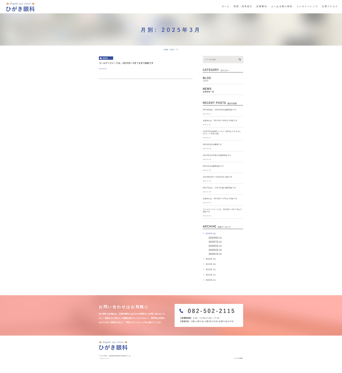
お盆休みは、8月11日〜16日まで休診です (220, 120)
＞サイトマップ (104, 358)
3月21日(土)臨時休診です (213, 166)
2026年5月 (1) (215, 245)
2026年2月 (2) (215, 249)
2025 (172, 49)
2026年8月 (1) (215, 237)
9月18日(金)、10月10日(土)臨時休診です (220, 110)
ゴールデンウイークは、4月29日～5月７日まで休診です (126, 63)
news (105, 58)
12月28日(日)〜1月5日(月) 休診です (218, 177)
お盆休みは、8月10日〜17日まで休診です (220, 199)
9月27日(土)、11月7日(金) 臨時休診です (219, 188)
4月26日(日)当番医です (212, 144)
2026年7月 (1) (215, 241)
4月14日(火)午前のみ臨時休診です (217, 155)
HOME (166, 49)
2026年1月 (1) (215, 253)
